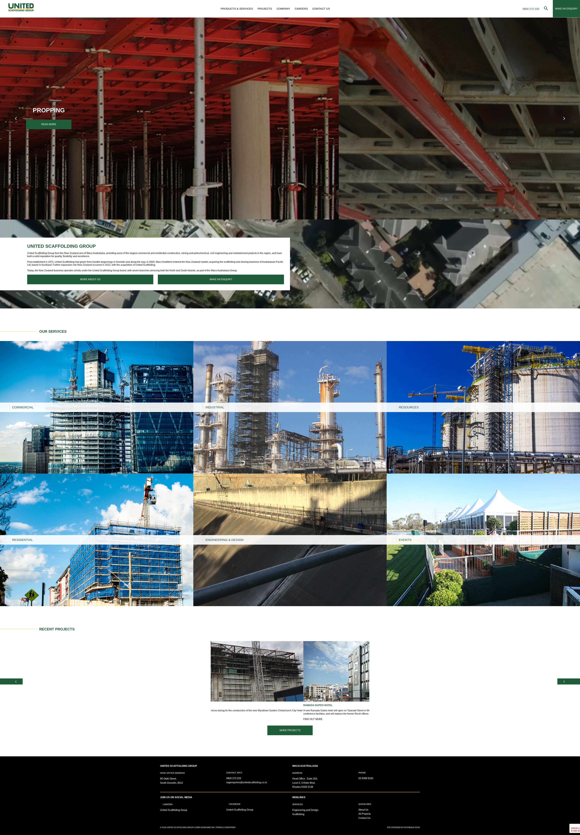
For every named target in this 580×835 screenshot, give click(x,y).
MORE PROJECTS (290, 730)
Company (283, 8)
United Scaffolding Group (173, 810)
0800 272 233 (233, 778)
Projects (265, 8)
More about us (90, 279)
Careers (301, 8)
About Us (363, 809)
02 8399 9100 (365, 778)
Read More (67, 124)
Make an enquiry (221, 279)
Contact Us (321, 8)
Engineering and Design (305, 810)
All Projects (364, 814)
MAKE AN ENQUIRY (566, 8)
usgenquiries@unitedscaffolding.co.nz (246, 782)
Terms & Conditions (225, 827)
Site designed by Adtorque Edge (403, 827)
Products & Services (237, 8)
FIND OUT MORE (9, 358)
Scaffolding (298, 814)
